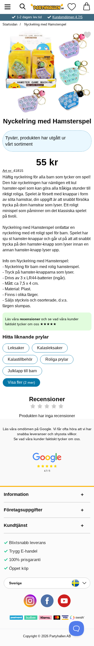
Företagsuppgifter (23, 509)
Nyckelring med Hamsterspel (44, 24)
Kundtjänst (15, 525)
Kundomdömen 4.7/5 (67, 17)
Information (16, 494)
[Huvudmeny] (7, 7)
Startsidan (10, 24)
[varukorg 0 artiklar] (86, 7)
